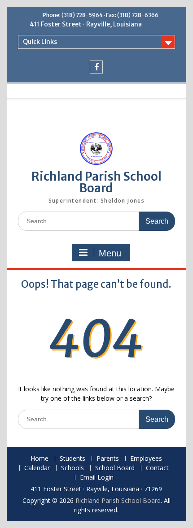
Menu (110, 253)
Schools (72, 468)
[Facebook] (96, 67)
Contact (157, 468)
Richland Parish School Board (96, 182)
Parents (107, 459)
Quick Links (40, 42)
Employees (146, 459)
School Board (115, 468)
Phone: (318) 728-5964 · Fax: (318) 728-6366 (100, 15)
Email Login (97, 477)
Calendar (37, 468)
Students (72, 459)
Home (39, 459)
